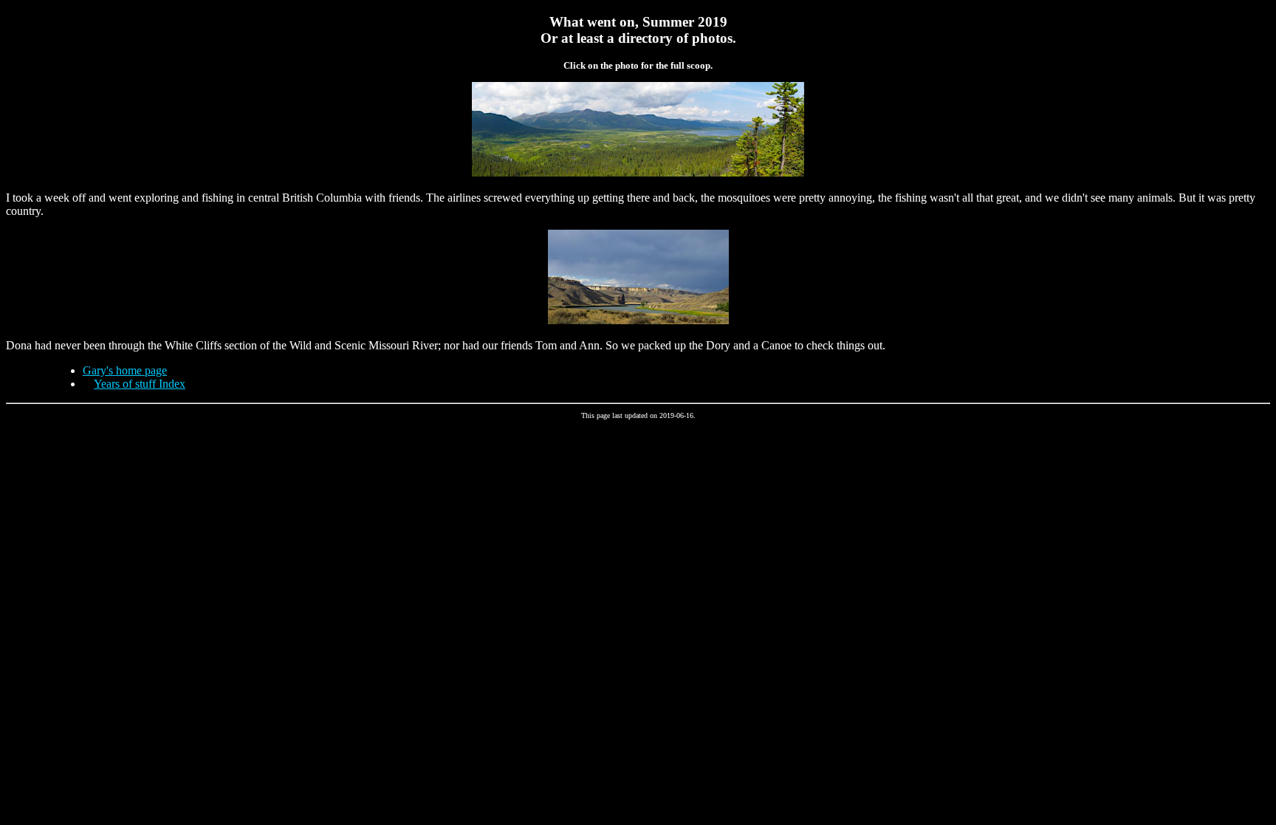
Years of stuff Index (139, 383)
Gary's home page (125, 370)
